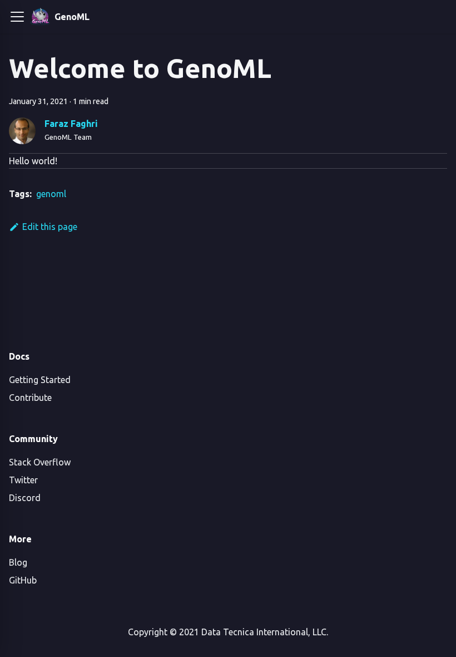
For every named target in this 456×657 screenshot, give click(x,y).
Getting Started (40, 380)
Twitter (23, 480)
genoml (51, 194)
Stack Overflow (40, 462)
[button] (17, 16)
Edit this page (49, 227)
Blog (18, 562)
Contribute (30, 398)
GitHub (23, 580)
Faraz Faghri (71, 124)
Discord (25, 498)
